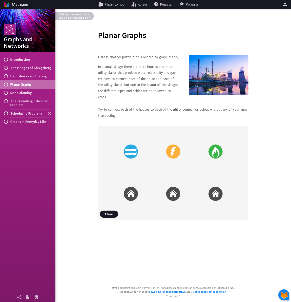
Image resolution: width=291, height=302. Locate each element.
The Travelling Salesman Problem (29, 103)
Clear (109, 214)
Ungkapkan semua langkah (73, 17)
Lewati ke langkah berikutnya (167, 291)
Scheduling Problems (26, 113)
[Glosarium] (27, 297)
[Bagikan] (19, 297)
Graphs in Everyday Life (28, 121)
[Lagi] (285, 4)
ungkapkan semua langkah (209, 291)
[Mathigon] (15, 4)
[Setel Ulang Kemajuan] (36, 297)
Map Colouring (21, 92)
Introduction (20, 59)
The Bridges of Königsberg (30, 68)
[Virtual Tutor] (283, 294)
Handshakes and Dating (28, 76)
